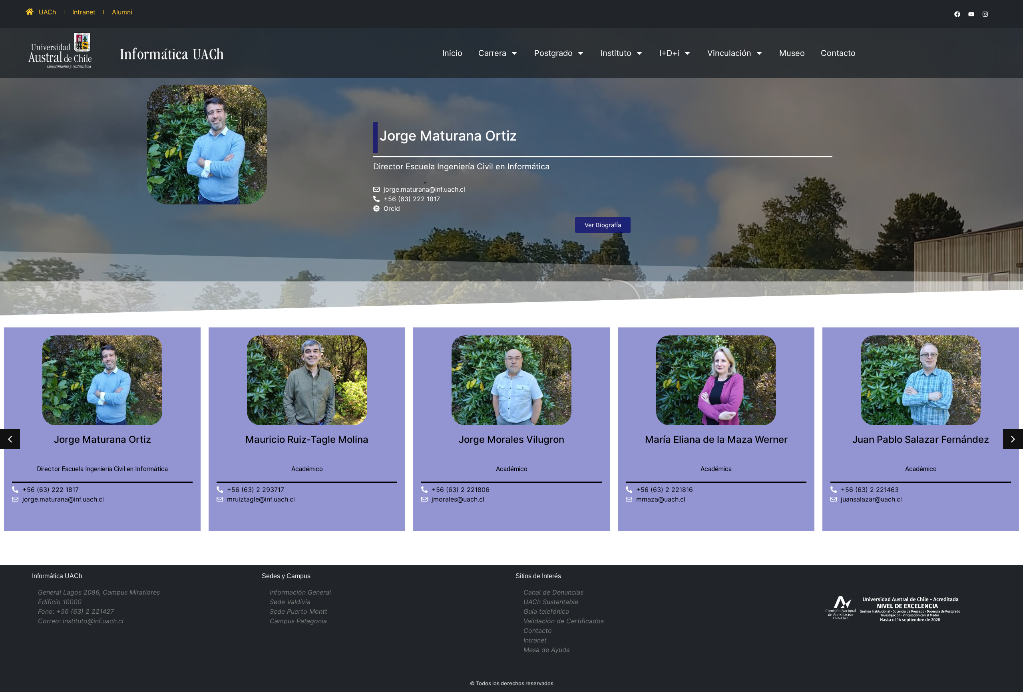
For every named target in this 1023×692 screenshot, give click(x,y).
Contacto (838, 53)
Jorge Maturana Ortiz (102, 439)
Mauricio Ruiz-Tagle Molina (306, 439)
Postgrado (553, 53)
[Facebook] (957, 14)
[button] (1013, 439)
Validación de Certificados (563, 621)
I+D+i (669, 53)
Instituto (616, 53)
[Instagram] (985, 14)
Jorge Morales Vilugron (511, 439)
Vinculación (729, 53)
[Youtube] (971, 14)
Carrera (492, 53)
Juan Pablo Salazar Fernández (920, 439)
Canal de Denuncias (553, 592)
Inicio (452, 53)
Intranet (84, 12)
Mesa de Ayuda (546, 650)
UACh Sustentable (550, 602)
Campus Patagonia (298, 621)
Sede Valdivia (290, 602)
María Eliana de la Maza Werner (716, 439)
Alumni (122, 12)
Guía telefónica (546, 611)
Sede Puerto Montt (298, 611)
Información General (300, 592)
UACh (47, 12)
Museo (792, 53)
